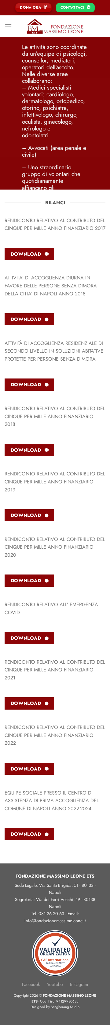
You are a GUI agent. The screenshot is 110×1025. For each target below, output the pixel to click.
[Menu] (8, 26)
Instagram (79, 984)
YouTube (55, 984)
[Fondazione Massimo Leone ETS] (55, 26)
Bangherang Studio (65, 1006)
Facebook (31, 984)
